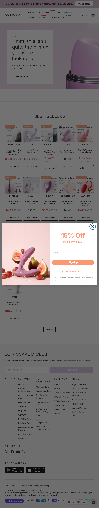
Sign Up (73, 262)
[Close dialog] (93, 227)
